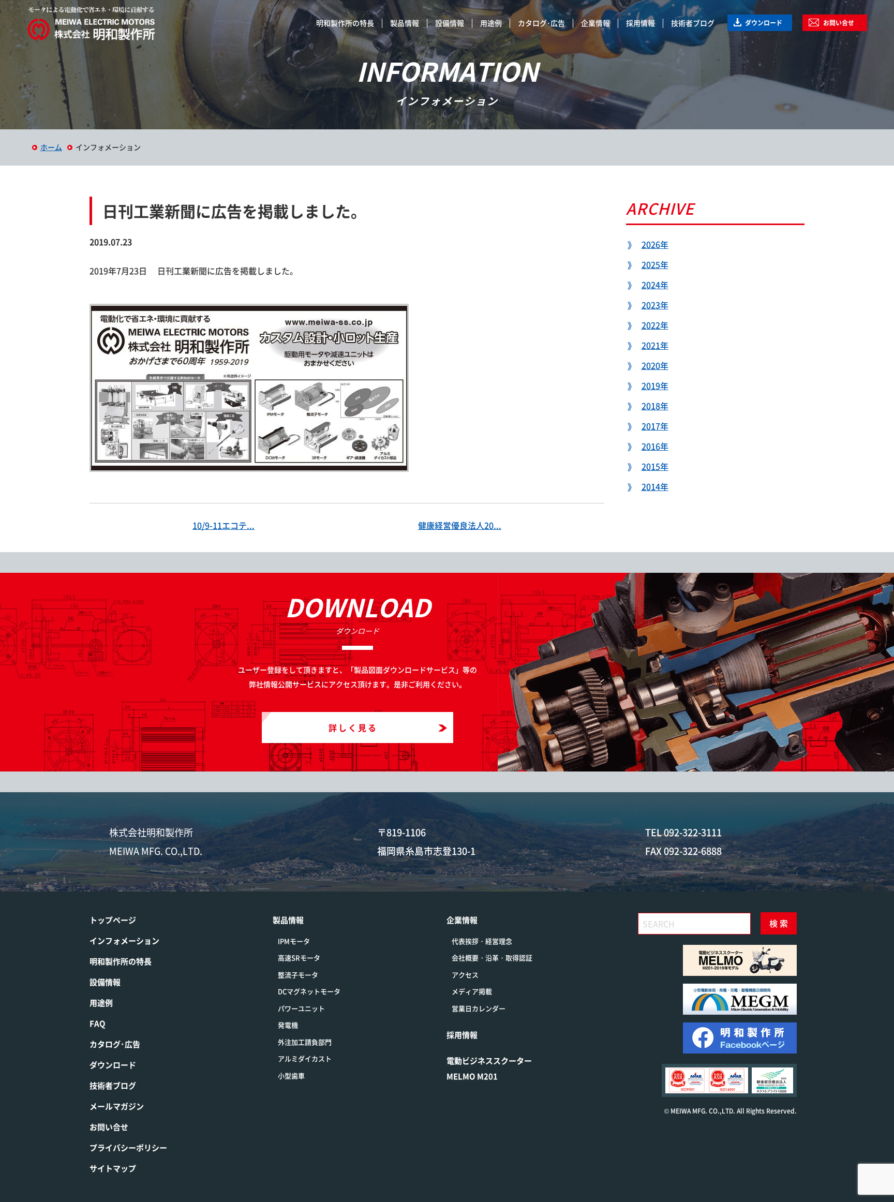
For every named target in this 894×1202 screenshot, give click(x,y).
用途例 (491, 23)
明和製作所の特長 (345, 23)
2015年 (655, 466)
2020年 (655, 365)
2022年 (655, 325)
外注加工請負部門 (305, 1042)
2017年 (655, 426)
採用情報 (640, 23)
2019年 (655, 385)
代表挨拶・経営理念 (482, 941)
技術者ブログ (692, 23)
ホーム (51, 147)
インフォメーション (124, 940)
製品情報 (404, 23)
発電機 (288, 1025)
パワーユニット (301, 1008)
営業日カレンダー (478, 1008)
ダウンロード (763, 22)
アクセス (465, 975)
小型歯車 (291, 1075)
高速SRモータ (299, 957)
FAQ (98, 1023)
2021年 (655, 345)
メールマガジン (117, 1106)
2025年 (655, 264)
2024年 (655, 284)
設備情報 (449, 23)
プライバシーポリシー (128, 1147)
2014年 (655, 486)
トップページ (113, 920)
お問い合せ (838, 22)
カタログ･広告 (541, 23)
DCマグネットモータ (309, 991)
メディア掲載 (472, 991)
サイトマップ (113, 1168)
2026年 (655, 244)
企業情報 (595, 23)
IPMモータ (294, 941)
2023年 (655, 305)
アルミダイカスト (305, 1058)
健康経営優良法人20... (459, 525)
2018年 (655, 405)
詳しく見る (353, 727)
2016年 (655, 446)
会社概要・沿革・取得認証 (492, 957)
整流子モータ (298, 975)
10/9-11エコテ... (223, 525)
